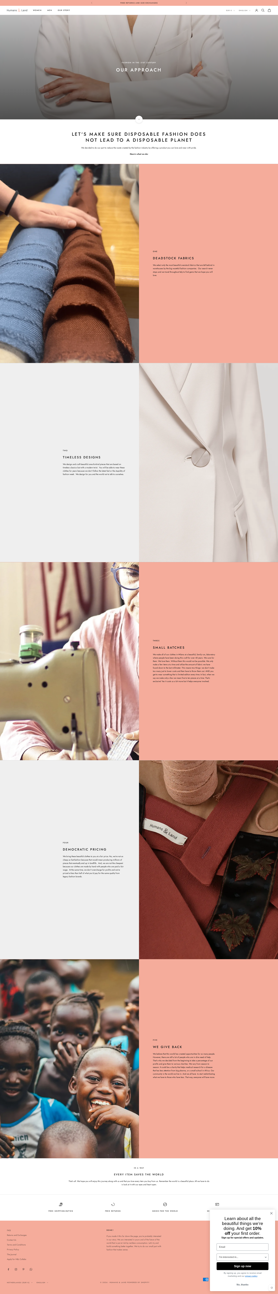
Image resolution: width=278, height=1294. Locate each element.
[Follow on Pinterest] (23, 1269)
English (243, 10)
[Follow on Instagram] (15, 1269)
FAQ (9, 1230)
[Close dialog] (271, 1216)
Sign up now (242, 1266)
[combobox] (241, 1257)
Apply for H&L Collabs (16, 1259)
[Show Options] (265, 1257)
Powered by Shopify (138, 1282)
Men (49, 10)
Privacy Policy (13, 1249)
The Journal (11, 1254)
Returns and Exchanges (17, 1235)
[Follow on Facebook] (8, 1269)
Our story (64, 10)
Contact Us (11, 1239)
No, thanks (242, 1284)
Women (37, 10)
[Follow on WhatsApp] (31, 1269)
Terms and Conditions (16, 1244)
